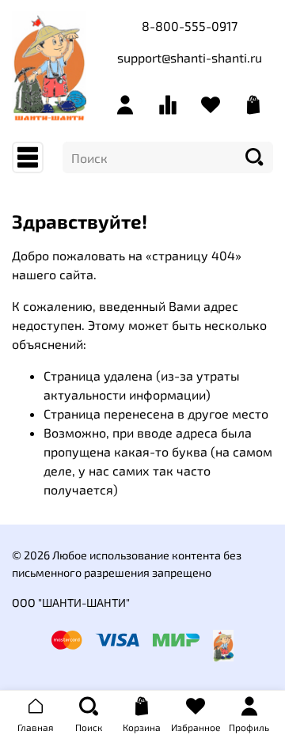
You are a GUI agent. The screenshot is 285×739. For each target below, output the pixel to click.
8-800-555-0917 (190, 25)
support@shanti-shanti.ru (189, 57)
